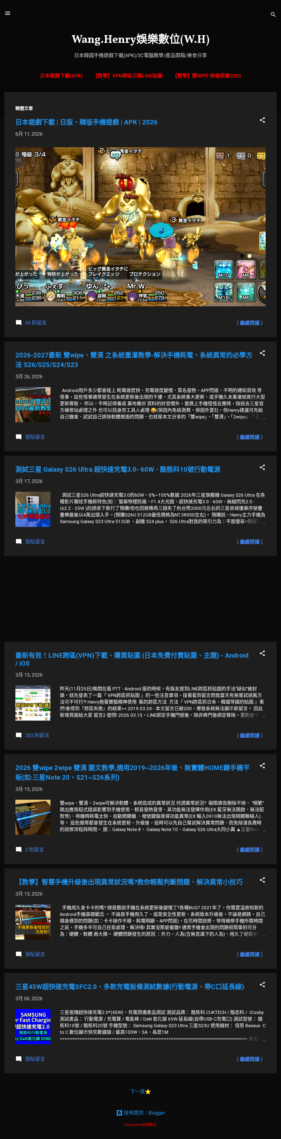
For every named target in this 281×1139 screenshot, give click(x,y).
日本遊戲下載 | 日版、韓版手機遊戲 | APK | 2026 (86, 122)
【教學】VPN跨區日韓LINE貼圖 (127, 76)
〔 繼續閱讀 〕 (250, 323)
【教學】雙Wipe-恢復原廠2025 (206, 76)
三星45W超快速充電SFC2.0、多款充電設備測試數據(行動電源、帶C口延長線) (129, 987)
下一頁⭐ (140, 1091)
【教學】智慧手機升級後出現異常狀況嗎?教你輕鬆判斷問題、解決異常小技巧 (129, 882)
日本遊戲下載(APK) (61, 76)
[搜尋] (273, 15)
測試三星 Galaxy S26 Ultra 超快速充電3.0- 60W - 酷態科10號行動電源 (117, 469)
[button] (262, 120)
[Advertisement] (140, 598)
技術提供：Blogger (144, 1113)
